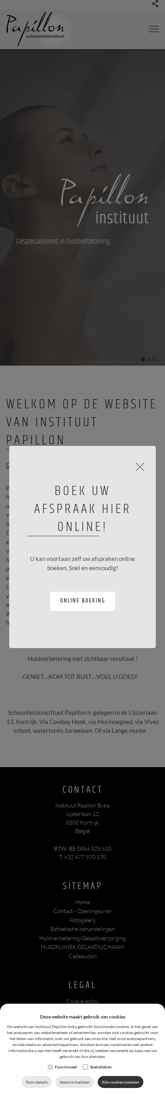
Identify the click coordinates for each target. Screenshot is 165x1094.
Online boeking (82, 600)
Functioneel (66, 1066)
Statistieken (101, 1066)
